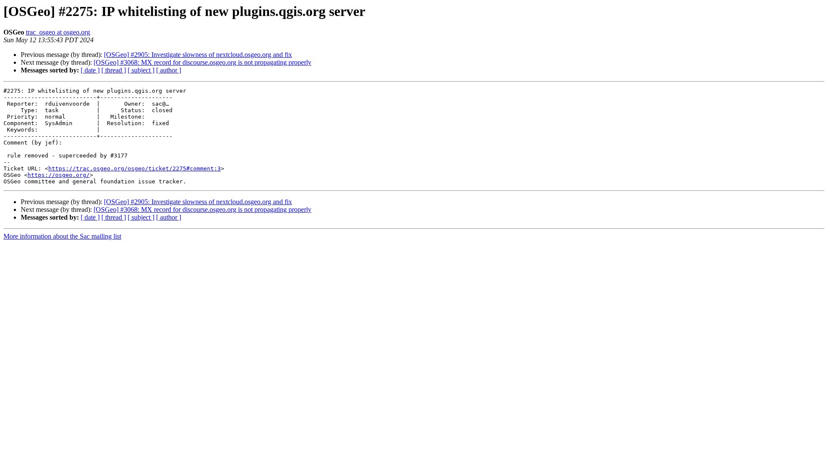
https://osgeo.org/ (59, 175)
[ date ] (90, 70)
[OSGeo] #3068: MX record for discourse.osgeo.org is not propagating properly (202, 62)
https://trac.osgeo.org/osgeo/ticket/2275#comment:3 (134, 168)
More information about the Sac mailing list (62, 236)
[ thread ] (113, 70)
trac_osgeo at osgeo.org (58, 32)
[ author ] (168, 70)
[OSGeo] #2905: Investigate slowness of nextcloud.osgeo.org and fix (198, 54)
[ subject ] (141, 70)
